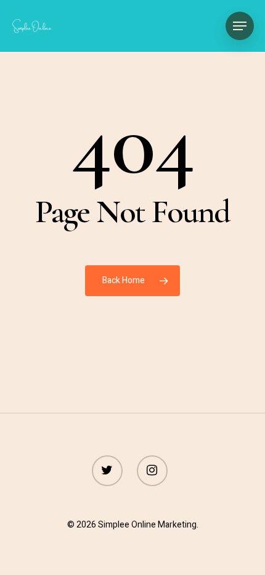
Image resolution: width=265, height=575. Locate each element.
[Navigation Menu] (240, 26)
